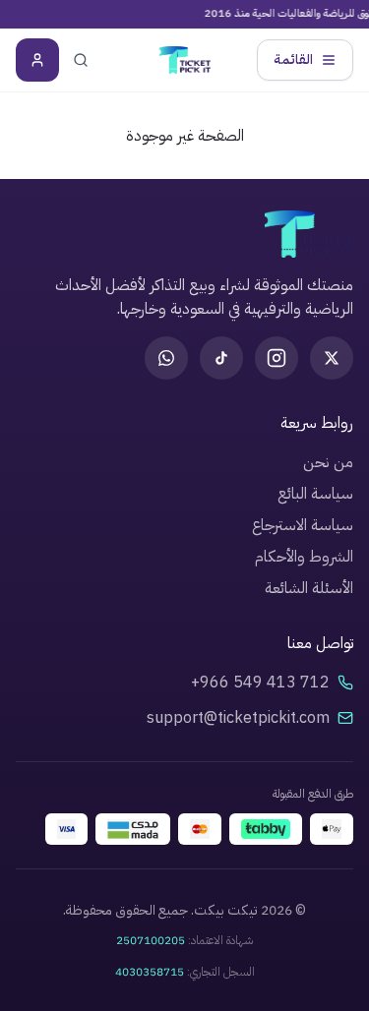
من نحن (328, 462)
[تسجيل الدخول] (37, 60)
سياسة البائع (315, 494)
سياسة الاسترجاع (302, 525)
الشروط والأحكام (304, 556)
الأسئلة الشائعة (309, 588)
